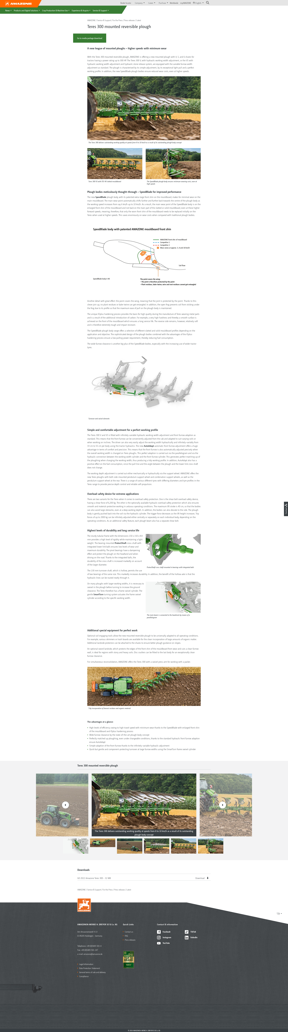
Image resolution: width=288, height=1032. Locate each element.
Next (222, 805)
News (7, 10)
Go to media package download (89, 38)
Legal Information (86, 964)
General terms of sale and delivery (92, 972)
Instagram (166, 937)
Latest (138, 20)
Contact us (129, 932)
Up (278, 913)
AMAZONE (91, 20)
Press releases (129, 20)
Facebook (166, 932)
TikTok (193, 932)
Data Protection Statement (89, 968)
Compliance (84, 976)
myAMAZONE (185, 3)
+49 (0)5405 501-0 (94, 946)
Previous (65, 805)
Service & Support (100, 10)
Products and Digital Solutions (26, 10)
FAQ (126, 936)
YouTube (166, 943)
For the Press (117, 20)
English (198, 3)
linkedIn (193, 937)
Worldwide (174, 3)
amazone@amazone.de (92, 954)
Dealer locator (125, 3)
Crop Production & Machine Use (55, 10)
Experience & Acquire (80, 10)
